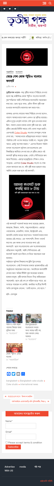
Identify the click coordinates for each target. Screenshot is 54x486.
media (23, 466)
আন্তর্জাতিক (10, 72)
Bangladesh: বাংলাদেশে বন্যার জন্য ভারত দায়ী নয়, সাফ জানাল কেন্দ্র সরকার (33, 330)
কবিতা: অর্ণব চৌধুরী (40, 37)
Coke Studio (20, 132)
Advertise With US (10, 468)
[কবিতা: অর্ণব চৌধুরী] (28, 37)
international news (29, 384)
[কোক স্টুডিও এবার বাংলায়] (14, 347)
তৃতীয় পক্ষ (10, 86)
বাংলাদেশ (19, 72)
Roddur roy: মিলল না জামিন (20, 397)
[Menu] (5, 3)
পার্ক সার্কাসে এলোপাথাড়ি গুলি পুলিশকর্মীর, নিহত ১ (29, 401)
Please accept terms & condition (25, 442)
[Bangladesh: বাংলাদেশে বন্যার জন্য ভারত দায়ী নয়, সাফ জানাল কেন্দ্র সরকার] (34, 318)
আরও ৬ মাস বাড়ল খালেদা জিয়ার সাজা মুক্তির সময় (13, 327)
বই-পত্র (37, 466)
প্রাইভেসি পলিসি (46, 481)
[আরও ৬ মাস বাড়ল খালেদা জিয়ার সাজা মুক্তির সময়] (14, 318)
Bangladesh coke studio (31, 381)
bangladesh (12, 381)
